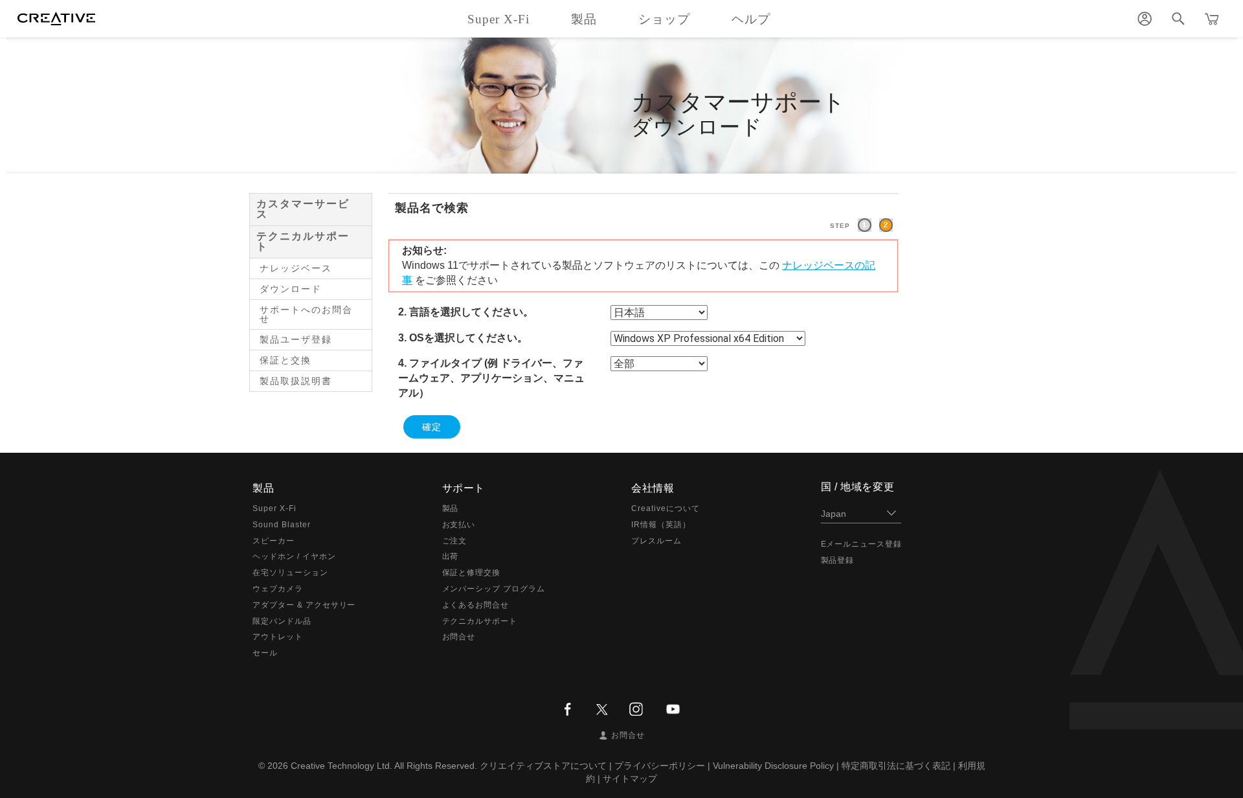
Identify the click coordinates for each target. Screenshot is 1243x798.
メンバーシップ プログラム (493, 588)
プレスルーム (656, 540)
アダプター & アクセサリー (303, 605)
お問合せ (459, 636)
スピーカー (273, 540)
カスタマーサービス (303, 209)
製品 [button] (584, 19)
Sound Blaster (281, 524)
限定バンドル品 (281, 621)
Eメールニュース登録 (861, 544)
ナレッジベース (296, 268)
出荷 (450, 556)
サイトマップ (630, 778)
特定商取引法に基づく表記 (896, 765)
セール (265, 652)
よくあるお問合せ (476, 605)
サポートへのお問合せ (306, 314)
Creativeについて (665, 508)
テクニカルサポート (303, 241)
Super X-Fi (274, 508)
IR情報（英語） (661, 524)
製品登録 (838, 560)
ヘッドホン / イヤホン (294, 556)
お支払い (459, 524)
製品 (450, 508)
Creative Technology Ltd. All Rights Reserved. (384, 765)
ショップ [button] (664, 19)
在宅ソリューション (290, 572)
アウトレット (277, 636)
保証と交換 (285, 360)
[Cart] (1212, 19)
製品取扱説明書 (296, 381)
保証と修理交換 (471, 572)
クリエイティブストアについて (543, 765)
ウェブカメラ (277, 588)
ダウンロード (291, 289)
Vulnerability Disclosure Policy (773, 765)
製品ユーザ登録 (296, 339)
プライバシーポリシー (659, 765)
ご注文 (454, 540)
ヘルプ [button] (751, 19)
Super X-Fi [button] (498, 19)
